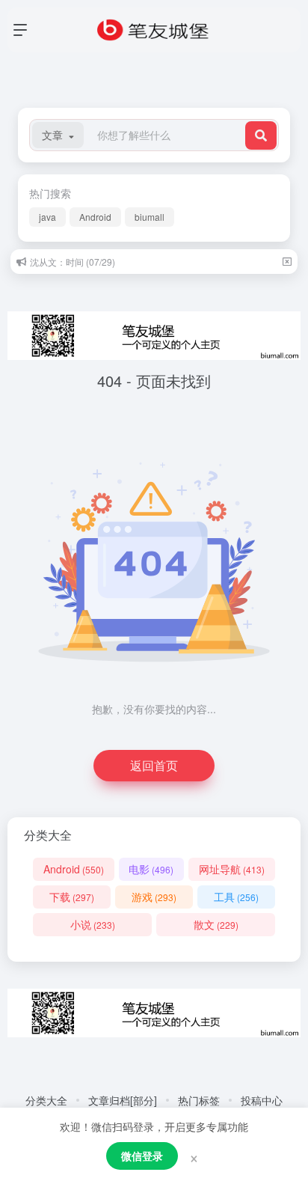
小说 (92, 924)
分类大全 (46, 1100)
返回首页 (154, 765)
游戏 (154, 896)
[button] (58, 135)
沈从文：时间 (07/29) (72, 261)
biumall (149, 216)
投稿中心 (262, 1100)
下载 (71, 896)
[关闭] (287, 261)
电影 (151, 868)
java (47, 216)
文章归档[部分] (122, 1100)
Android (95, 216)
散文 (216, 924)
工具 (236, 896)
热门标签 (199, 1100)
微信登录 (142, 1155)
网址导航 (232, 868)
